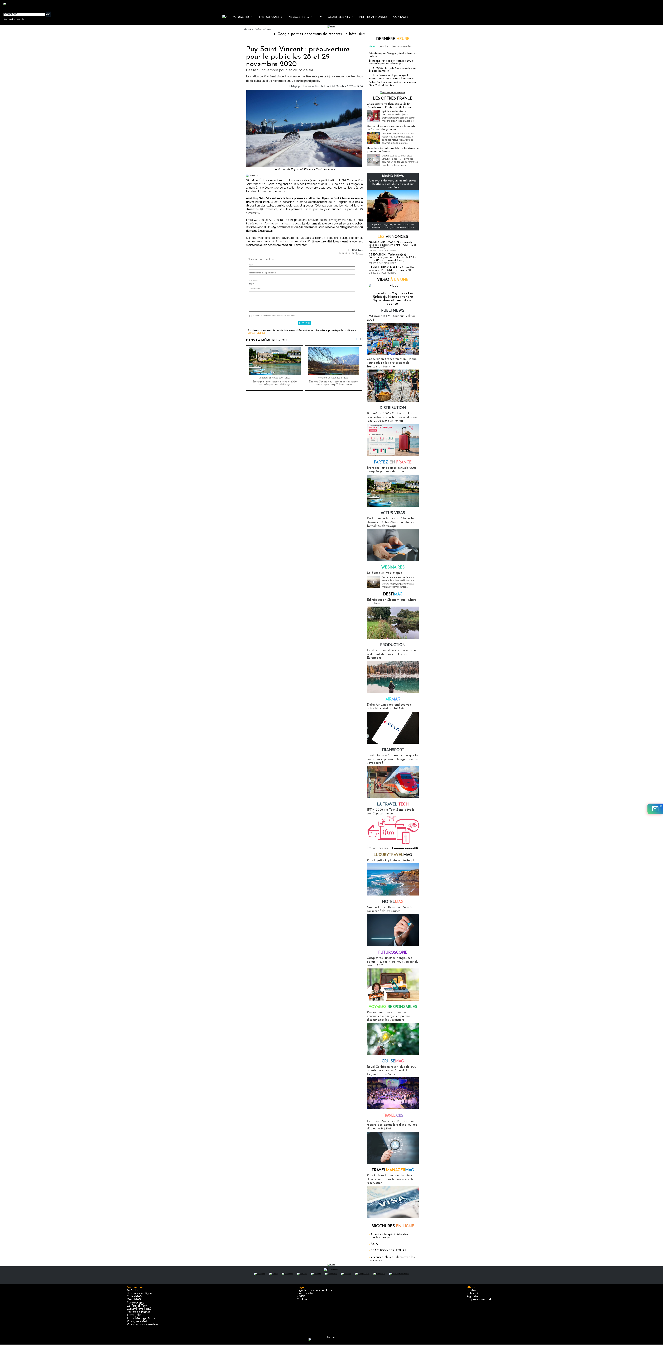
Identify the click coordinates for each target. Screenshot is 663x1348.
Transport (393, 750)
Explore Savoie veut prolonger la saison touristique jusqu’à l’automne (333, 383)
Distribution (393, 408)
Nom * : (252, 265)
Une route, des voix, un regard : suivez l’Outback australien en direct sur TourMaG (392, 184)
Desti (392, 594)
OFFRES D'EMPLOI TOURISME (382, 250)
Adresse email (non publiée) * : (262, 273)
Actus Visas (393, 513)
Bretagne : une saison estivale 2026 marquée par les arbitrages (274, 383)
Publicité (472, 1293)
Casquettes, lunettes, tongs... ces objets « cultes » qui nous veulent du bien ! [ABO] (392, 962)
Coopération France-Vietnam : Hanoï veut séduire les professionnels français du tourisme (392, 363)
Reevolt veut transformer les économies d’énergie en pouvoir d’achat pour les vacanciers (388, 1016)
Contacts (400, 17)
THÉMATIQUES (270, 17)
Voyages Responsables (142, 1324)
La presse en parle (480, 1299)
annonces (393, 237)
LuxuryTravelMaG (139, 1309)
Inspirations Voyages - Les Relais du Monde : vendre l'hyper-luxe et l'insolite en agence (393, 299)
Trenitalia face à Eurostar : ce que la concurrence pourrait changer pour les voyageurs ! (393, 759)
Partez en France (263, 29)
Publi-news (392, 311)
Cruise (393, 1061)
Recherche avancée (14, 19)
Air (393, 699)
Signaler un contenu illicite (315, 1290)
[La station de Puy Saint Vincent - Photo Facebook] (304, 91)
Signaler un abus (256, 333)
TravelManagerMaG (141, 1318)
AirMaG (132, 1290)
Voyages (393, 1007)
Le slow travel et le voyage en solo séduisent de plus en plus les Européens (391, 654)
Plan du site (305, 1293)
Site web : (253, 281)
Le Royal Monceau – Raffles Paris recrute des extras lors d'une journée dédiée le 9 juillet (392, 1125)
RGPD (301, 1296)
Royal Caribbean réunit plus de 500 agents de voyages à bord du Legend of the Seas (391, 1070)
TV (320, 17)
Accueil (247, 29)
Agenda (472, 1296)
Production (393, 645)
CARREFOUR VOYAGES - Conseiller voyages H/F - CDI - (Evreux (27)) (391, 269)
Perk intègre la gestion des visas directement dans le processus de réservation (390, 1179)
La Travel (393, 804)
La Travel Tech (137, 1305)
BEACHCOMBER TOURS (388, 1250)
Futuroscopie (392, 953)
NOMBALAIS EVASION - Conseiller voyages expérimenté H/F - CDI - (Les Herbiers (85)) (392, 245)
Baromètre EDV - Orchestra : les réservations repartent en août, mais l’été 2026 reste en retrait (392, 417)
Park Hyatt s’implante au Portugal (390, 860)
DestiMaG (134, 1299)
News (372, 46)
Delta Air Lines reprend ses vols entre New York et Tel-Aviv (392, 84)
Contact (472, 1290)
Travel (393, 1116)
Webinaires (393, 567)
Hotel (392, 902)
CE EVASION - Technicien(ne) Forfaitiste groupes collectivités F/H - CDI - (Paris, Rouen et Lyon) (392, 257)
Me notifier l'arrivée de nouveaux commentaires (274, 316)
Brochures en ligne (139, 1293)
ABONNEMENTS (340, 17)
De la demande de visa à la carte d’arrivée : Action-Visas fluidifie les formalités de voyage (390, 522)
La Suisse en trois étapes (384, 573)
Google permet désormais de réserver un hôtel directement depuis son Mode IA (259, 34)
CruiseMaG (134, 1296)
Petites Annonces (373, 17)
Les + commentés (402, 46)
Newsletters (300, 17)
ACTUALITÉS (243, 17)
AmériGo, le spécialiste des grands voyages (388, 1236)
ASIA (374, 1244)
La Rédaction (311, 86)
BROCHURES (393, 1226)
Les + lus (383, 46)
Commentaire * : (256, 289)
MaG (393, 855)
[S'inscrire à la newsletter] (655, 809)
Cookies (302, 1299)
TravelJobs (134, 1315)
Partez (393, 462)
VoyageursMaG (137, 1321)
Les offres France (392, 99)
